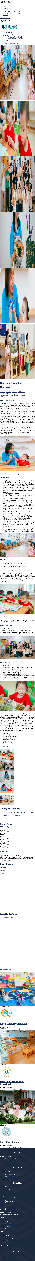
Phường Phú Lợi (5, 1147)
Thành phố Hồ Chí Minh (20, 1147)
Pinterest (22, 395)
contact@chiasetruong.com (9, 1158)
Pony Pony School (10, 1142)
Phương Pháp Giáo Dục (15, 11)
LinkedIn (15, 395)
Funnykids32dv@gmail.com (12, 815)
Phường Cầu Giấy (6, 392)
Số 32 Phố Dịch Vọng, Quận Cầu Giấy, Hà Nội (18, 812)
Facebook (3, 395)
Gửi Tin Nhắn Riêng (6, 918)
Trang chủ (6, 7)
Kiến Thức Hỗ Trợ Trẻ (14, 13)
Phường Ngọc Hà (6, 1089)
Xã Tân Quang (5, 1029)
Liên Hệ (5, 15)
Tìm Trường (7, 8)
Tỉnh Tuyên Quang (17, 1029)
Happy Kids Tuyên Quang (14, 1023)
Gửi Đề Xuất (8, 860)
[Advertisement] (17, 893)
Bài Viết (5, 10)
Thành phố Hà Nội (18, 392)
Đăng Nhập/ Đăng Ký (11, 43)
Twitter (9, 395)
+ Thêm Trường (5, 18)
